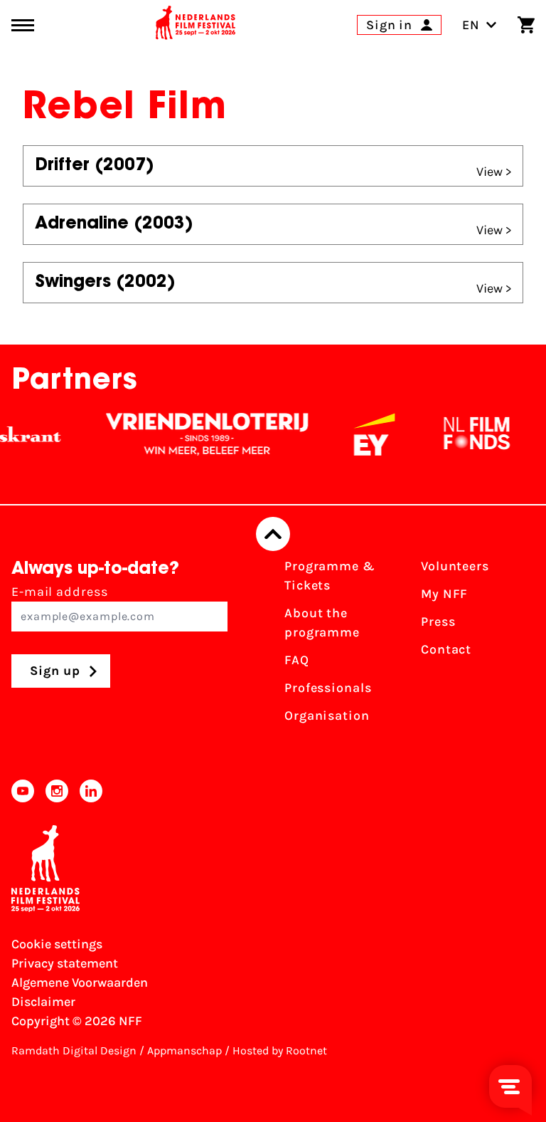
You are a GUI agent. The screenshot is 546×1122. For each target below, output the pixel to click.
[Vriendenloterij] (200, 434)
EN (471, 25)
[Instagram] (57, 791)
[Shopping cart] (526, 24)
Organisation (327, 715)
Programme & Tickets (329, 575)
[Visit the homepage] (195, 25)
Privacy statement (64, 963)
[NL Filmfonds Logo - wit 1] (469, 434)
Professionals (328, 688)
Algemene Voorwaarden (79, 982)
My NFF (444, 594)
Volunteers (455, 566)
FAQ (296, 660)
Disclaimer (43, 1002)
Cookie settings (56, 944)
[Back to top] (273, 534)
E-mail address (59, 591)
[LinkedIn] (91, 791)
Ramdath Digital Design (73, 1050)
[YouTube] (22, 791)
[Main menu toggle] (22, 25)
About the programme (322, 622)
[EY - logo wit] (366, 434)
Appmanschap (184, 1050)
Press (438, 621)
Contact (446, 649)
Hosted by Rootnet (279, 1050)
